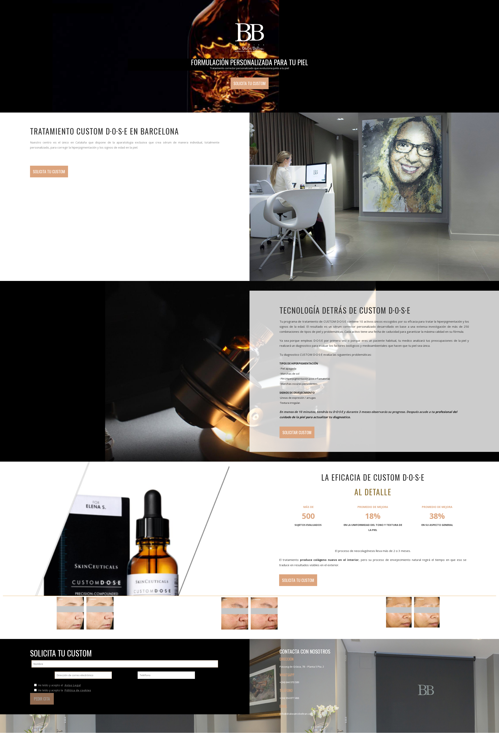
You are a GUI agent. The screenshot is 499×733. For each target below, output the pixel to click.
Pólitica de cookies (78, 690)
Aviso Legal (73, 685)
